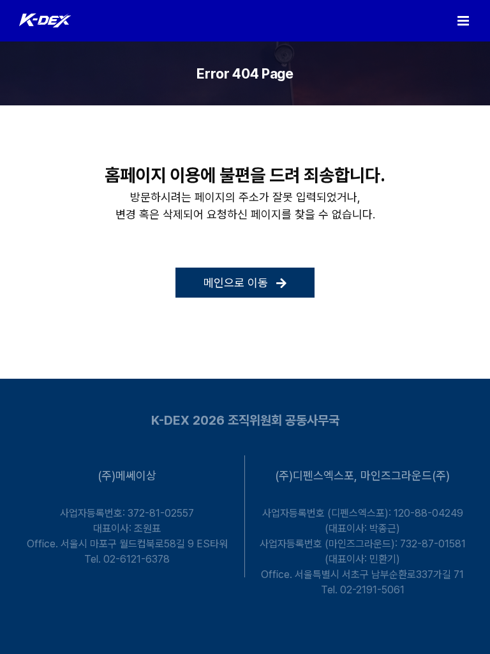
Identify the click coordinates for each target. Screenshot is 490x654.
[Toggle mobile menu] (464, 20)
